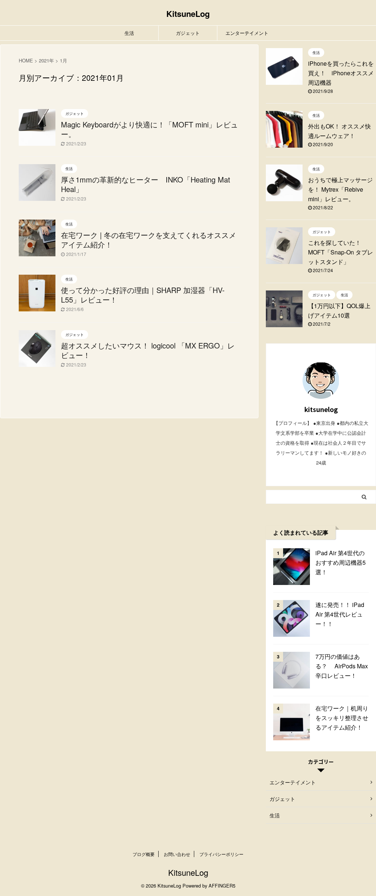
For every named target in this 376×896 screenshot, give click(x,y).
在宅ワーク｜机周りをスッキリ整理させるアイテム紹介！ (341, 717)
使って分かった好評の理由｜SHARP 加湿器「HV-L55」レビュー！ (143, 295)
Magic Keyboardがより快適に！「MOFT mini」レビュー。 (149, 129)
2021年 (46, 60)
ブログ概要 (144, 854)
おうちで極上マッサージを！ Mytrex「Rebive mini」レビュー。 (340, 189)
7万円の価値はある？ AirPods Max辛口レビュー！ (341, 666)
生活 (129, 32)
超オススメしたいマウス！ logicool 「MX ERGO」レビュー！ (148, 350)
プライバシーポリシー (221, 854)
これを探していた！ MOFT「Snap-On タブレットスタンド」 (340, 252)
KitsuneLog (188, 13)
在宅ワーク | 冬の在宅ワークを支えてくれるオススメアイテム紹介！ (148, 240)
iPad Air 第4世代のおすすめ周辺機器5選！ (340, 562)
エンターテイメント (246, 32)
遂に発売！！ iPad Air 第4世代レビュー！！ (339, 614)
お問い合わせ (177, 854)
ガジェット (188, 32)
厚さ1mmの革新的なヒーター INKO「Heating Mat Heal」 (145, 184)
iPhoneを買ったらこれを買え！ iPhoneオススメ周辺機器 (341, 73)
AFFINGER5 (222, 885)
